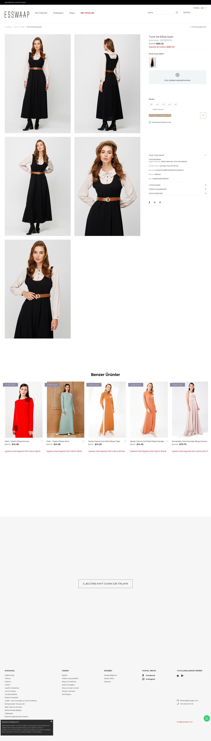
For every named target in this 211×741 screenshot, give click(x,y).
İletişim (65, 675)
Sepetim (107, 682)
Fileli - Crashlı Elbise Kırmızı (17, 441)
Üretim (7, 685)
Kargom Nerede (68, 691)
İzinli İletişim (66, 694)
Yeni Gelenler (41, 13)
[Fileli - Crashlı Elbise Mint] (66, 409)
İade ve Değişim (68, 685)
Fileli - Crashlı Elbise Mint (58, 441)
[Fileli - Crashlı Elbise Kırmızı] (24, 409)
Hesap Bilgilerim (110, 675)
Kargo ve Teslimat (69, 682)
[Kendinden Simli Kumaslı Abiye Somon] (191, 409)
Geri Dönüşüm (10, 691)
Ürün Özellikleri (156, 155)
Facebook (150, 675)
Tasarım (8, 682)
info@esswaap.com (185, 722)
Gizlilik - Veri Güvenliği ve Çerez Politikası (21, 701)
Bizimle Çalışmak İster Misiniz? (16, 717)
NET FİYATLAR (87, 13)
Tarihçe (8, 678)
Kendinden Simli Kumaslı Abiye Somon (189, 441)
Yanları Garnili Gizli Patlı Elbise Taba (104, 441)
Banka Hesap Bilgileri (13, 710)
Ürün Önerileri (156, 193)
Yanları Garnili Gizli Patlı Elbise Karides (147, 441)
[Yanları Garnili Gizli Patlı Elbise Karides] (149, 409)
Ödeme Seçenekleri (157, 189)
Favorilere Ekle (42, 441)
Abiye (72, 13)
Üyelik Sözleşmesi (12, 688)
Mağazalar (9, 713)
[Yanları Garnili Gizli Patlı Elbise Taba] (107, 409)
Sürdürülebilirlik (11, 694)
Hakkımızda (9, 675)
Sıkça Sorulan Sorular (70, 688)
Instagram (150, 679)
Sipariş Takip (109, 678)
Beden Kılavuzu (158, 109)
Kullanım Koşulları (11, 697)
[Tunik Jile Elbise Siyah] (152, 62)
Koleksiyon (58, 13)
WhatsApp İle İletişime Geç (161, 122)
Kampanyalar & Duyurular (15, 704)
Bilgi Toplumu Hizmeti (13, 707)
